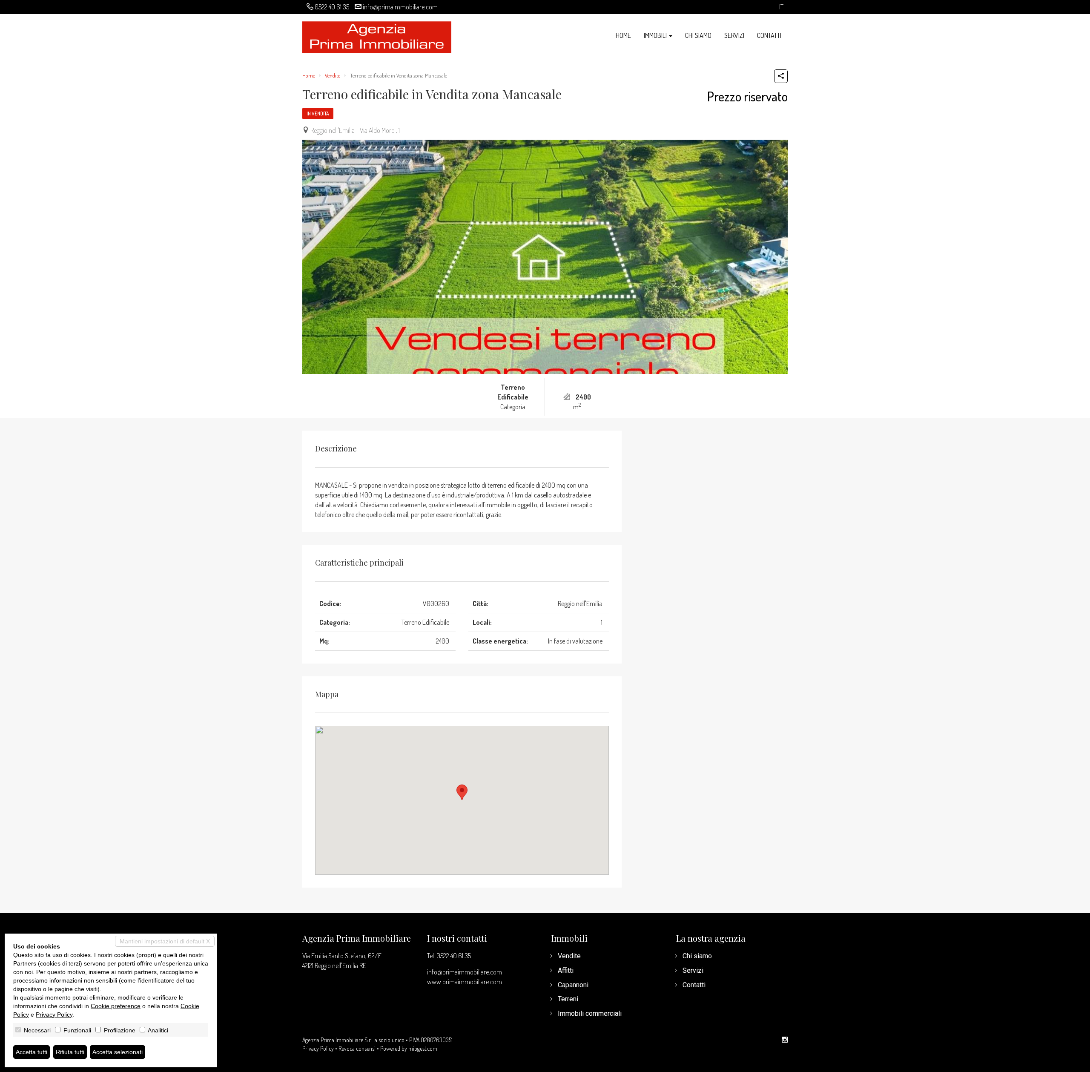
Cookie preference (116, 1006)
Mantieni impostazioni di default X (165, 941)
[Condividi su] (781, 76)
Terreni (568, 999)
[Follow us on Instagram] (785, 1040)
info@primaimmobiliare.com (400, 7)
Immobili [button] (656, 35)
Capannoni (573, 985)
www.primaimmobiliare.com (464, 981)
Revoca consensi (357, 1048)
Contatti (769, 35)
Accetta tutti (31, 1052)
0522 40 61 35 (332, 7)
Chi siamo (698, 35)
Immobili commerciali (590, 1013)
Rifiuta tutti (70, 1052)
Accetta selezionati (117, 1052)
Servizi (734, 35)
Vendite (332, 75)
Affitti (566, 970)
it (781, 7)
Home (623, 35)
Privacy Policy (318, 1048)
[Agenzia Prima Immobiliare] (376, 36)
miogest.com (422, 1048)
